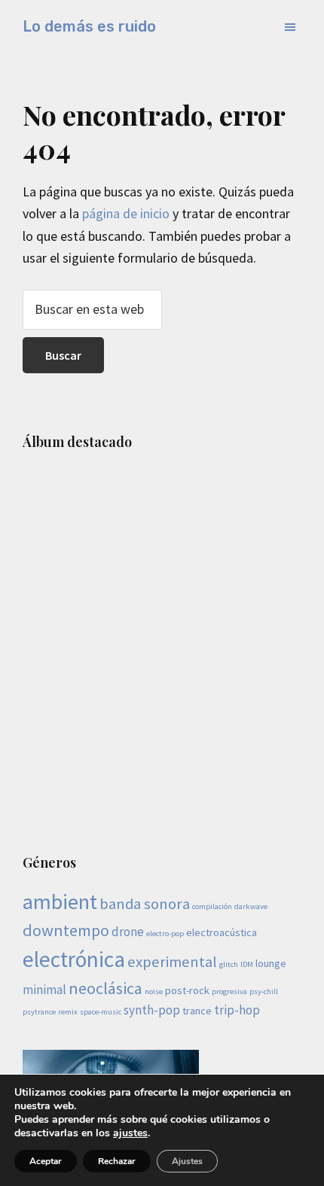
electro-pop (165, 933)
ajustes (130, 1133)
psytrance (39, 1012)
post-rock (187, 990)
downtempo (66, 930)
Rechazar (117, 1161)
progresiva (229, 991)
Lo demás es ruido (89, 26)
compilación (212, 906)
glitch (228, 964)
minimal (44, 989)
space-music (100, 1012)
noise (154, 991)
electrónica (74, 959)
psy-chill (263, 991)
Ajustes (187, 1161)
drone (128, 931)
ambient (60, 901)
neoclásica (105, 988)
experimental (172, 962)
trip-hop (237, 1010)
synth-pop (152, 1010)
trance (197, 1010)
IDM (246, 964)
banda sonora (144, 904)
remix (68, 1012)
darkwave (250, 906)
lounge (270, 963)
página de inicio (126, 213)
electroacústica (221, 932)
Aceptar (45, 1161)
